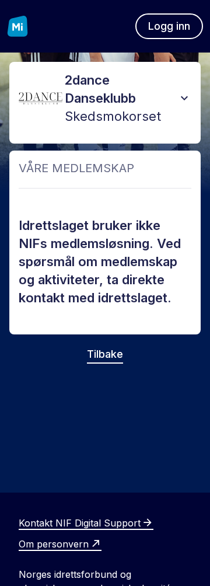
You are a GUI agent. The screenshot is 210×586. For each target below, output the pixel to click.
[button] (184, 98)
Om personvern (54, 544)
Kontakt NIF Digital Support (80, 523)
